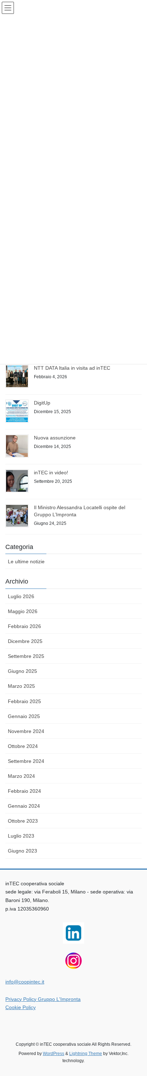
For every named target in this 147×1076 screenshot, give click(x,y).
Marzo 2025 (21, 686)
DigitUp (42, 403)
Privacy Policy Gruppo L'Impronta (43, 999)
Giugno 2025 (22, 671)
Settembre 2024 (26, 761)
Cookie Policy (20, 1007)
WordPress (53, 1053)
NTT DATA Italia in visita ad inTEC (72, 368)
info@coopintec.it (24, 982)
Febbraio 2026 (24, 626)
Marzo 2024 (21, 776)
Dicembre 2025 (25, 641)
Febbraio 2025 (24, 701)
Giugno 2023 (22, 851)
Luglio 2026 (21, 596)
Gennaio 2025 (24, 716)
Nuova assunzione (55, 438)
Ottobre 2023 (23, 821)
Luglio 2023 (21, 836)
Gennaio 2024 (24, 806)
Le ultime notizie (26, 561)
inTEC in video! (51, 472)
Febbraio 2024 (24, 791)
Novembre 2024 (26, 731)
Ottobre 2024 (23, 746)
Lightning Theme (85, 1053)
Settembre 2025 (26, 656)
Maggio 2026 (22, 611)
